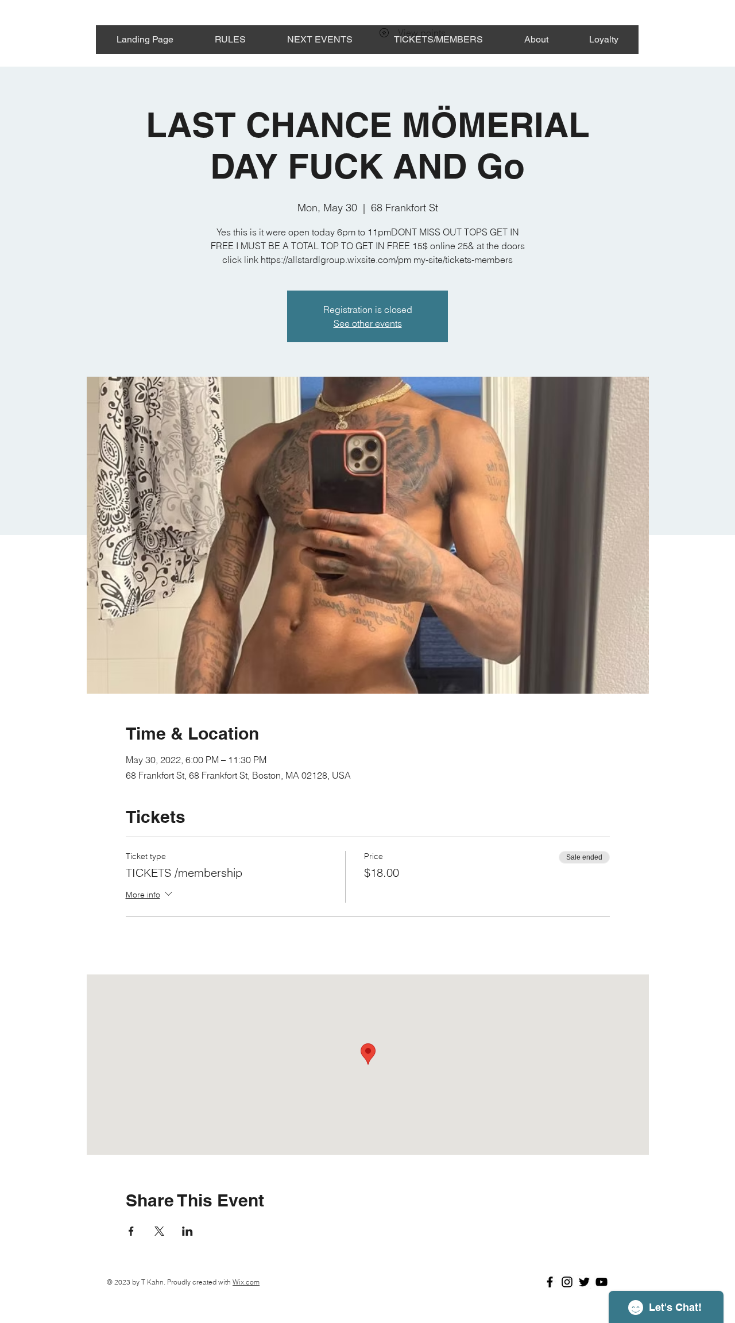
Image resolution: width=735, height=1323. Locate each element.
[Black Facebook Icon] (550, 1282)
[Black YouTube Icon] (601, 1282)
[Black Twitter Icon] (584, 1282)
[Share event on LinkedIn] (187, 1231)
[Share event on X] (159, 1231)
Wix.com (246, 1282)
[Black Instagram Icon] (567, 1282)
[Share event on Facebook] (131, 1231)
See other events (368, 323)
